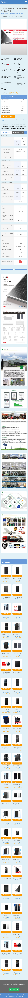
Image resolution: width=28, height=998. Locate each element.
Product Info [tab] (7, 132)
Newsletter (25, 994)
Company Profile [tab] (18, 132)
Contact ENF (19, 994)
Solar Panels (4, 16)
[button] (11, 53)
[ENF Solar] (4, 2)
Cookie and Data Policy (11, 994)
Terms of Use (3, 994)
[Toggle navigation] (26, 1)
